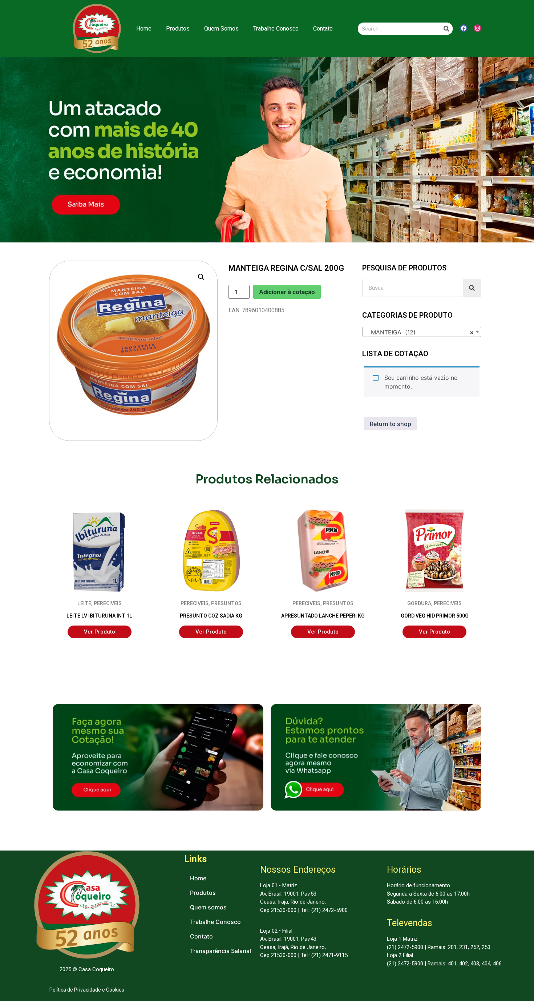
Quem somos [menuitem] (208, 907)
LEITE (84, 603)
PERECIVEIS (108, 603)
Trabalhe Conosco (276, 28)
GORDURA (419, 603)
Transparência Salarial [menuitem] (220, 950)
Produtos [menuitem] (203, 892)
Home (143, 28)
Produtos (178, 28)
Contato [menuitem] (201, 936)
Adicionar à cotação (287, 292)
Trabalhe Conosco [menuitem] (215, 921)
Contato (323, 28)
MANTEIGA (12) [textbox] (419, 332)
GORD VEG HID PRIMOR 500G (435, 616)
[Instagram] (477, 28)
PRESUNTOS (226, 603)
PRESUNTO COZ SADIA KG (211, 616)
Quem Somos (221, 28)
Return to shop (390, 423)
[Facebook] (464, 28)
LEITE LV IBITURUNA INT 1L (99, 616)
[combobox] (421, 332)
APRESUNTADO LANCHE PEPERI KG (323, 616)
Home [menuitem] (198, 878)
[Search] (446, 29)
